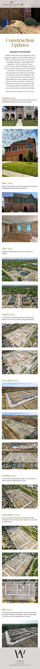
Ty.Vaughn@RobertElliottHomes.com (20, 665)
